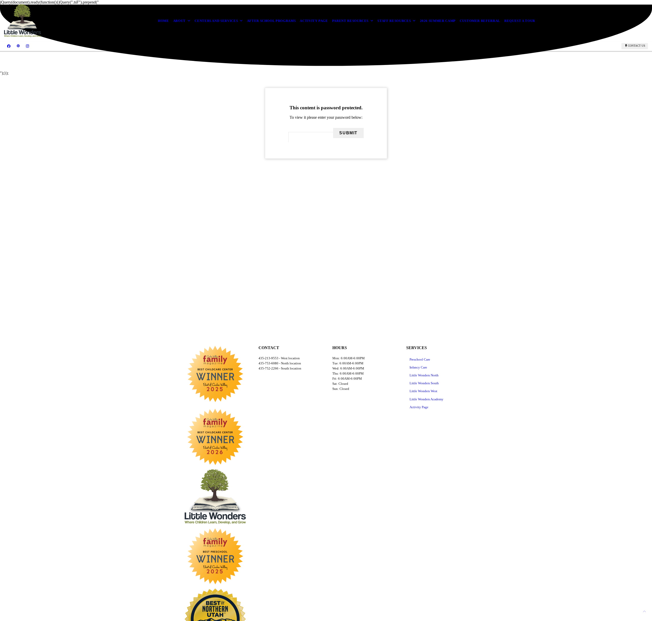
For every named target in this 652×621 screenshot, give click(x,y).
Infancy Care (418, 367)
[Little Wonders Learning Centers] (22, 20)
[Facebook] (8, 46)
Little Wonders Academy (426, 399)
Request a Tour (519, 21)
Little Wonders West (423, 391)
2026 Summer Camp (438, 21)
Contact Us (636, 45)
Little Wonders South (424, 383)
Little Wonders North (424, 375)
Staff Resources (394, 21)
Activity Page (314, 21)
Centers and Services (216, 21)
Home (163, 21)
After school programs (271, 21)
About (179, 21)
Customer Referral (480, 21)
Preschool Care (420, 359)
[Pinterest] (18, 46)
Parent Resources (350, 21)
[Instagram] (27, 46)
